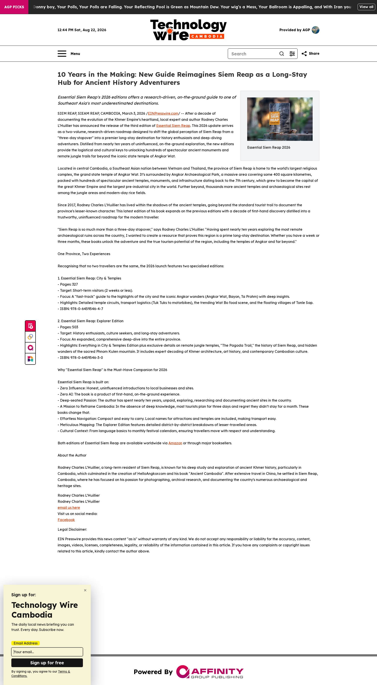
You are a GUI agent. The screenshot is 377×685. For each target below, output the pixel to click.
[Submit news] (30, 326)
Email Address (26, 643)
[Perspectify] (30, 337)
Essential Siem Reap (173, 125)
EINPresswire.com (163, 113)
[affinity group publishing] (30, 347)
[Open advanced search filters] (292, 54)
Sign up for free (47, 662)
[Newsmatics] (30, 358)
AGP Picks (14, 7)
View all (366, 7)
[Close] (85, 590)
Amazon (175, 443)
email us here (69, 507)
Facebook (66, 520)
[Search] (281, 54)
